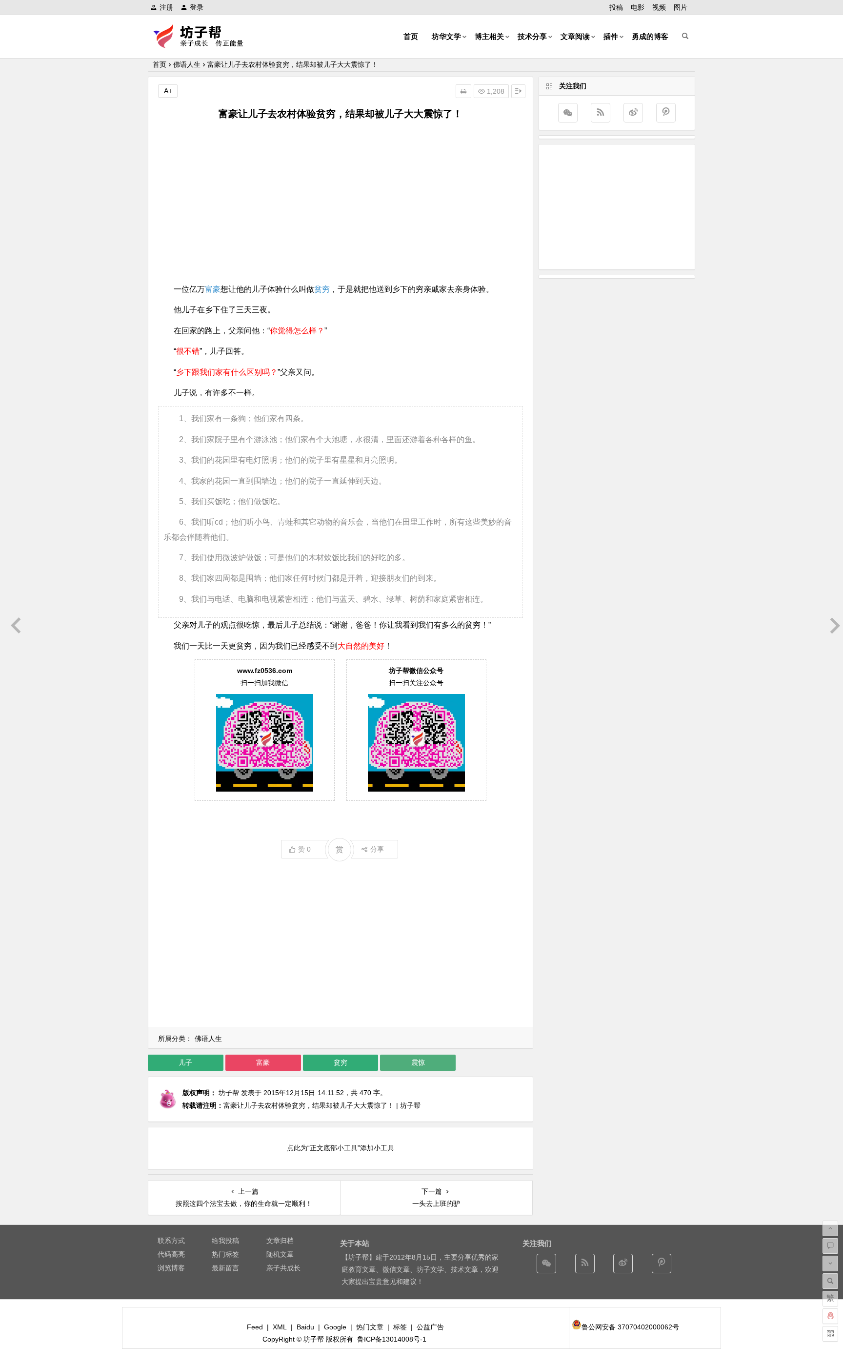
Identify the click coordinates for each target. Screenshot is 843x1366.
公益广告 (430, 1327)
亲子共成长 (283, 1268)
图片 (680, 7)
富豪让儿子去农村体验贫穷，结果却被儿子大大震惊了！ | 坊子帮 (322, 1105)
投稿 (616, 7)
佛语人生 (187, 64)
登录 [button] (196, 7)
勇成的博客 (650, 36)
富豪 (213, 289)
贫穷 (322, 289)
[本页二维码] (830, 1334)
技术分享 (532, 36)
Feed (255, 1327)
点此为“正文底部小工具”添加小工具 (340, 1148)
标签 (400, 1327)
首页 (410, 36)
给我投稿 (225, 1240)
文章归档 (280, 1240)
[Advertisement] (340, 201)
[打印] (463, 91)
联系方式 (171, 1240)
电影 (637, 7)
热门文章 (369, 1327)
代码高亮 (171, 1254)
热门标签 (225, 1254)
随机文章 (280, 1254)
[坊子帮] (204, 44)
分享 (377, 849)
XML (280, 1327)
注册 (166, 7)
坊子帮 (229, 1093)
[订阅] (600, 112)
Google (335, 1327)
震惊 (418, 1062)
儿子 (185, 1062)
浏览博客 (171, 1268)
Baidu (305, 1327)
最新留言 (225, 1268)
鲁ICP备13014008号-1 (391, 1339)
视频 (659, 7)
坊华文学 (446, 36)
